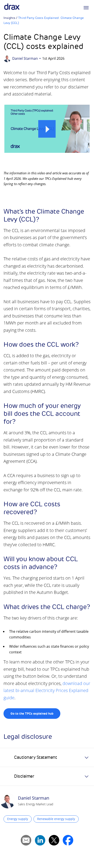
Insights (9, 18)
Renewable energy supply (56, 819)
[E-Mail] (26, 840)
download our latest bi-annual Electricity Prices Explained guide (46, 690)
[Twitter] (54, 840)
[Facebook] (68, 840)
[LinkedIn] (40, 840)
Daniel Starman (25, 58)
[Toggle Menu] (86, 8)
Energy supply (17, 819)
